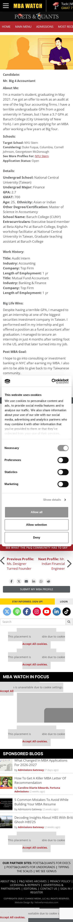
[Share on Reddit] (48, 581)
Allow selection (36, 524)
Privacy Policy (60, 881)
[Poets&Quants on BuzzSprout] (17, 611)
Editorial (30, 888)
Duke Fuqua (30, 147)
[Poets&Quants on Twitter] (7, 611)
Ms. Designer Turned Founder (20, 563)
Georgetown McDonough (32, 152)
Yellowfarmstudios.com (46, 902)
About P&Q (8, 881)
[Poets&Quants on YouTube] (47, 611)
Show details (52, 499)
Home (6, 27)
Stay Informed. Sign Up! (27, 601)
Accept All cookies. (35, 644)
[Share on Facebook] (11, 581)
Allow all (36, 512)
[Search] (69, 622)
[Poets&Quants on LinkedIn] (57, 611)
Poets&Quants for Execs (51, 863)
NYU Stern (31, 143)
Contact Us (48, 888)
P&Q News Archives (33, 881)
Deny (36, 537)
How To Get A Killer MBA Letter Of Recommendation (40, 780)
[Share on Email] (26, 581)
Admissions (44, 27)
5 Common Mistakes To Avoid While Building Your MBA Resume (41, 801)
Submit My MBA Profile (36, 589)
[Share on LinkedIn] (33, 581)
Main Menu (23, 27)
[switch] (63, 460)
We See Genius (46, 871)
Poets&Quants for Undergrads (30, 867)
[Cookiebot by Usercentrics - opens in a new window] (52, 381)
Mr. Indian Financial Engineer (51, 563)
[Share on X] (19, 581)
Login (64, 601)
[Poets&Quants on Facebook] (27, 611)
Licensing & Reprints (25, 885)
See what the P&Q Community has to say (37, 547)
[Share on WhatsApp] (41, 581)
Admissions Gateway (31, 770)
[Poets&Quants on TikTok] (66, 611)
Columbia (46, 147)
